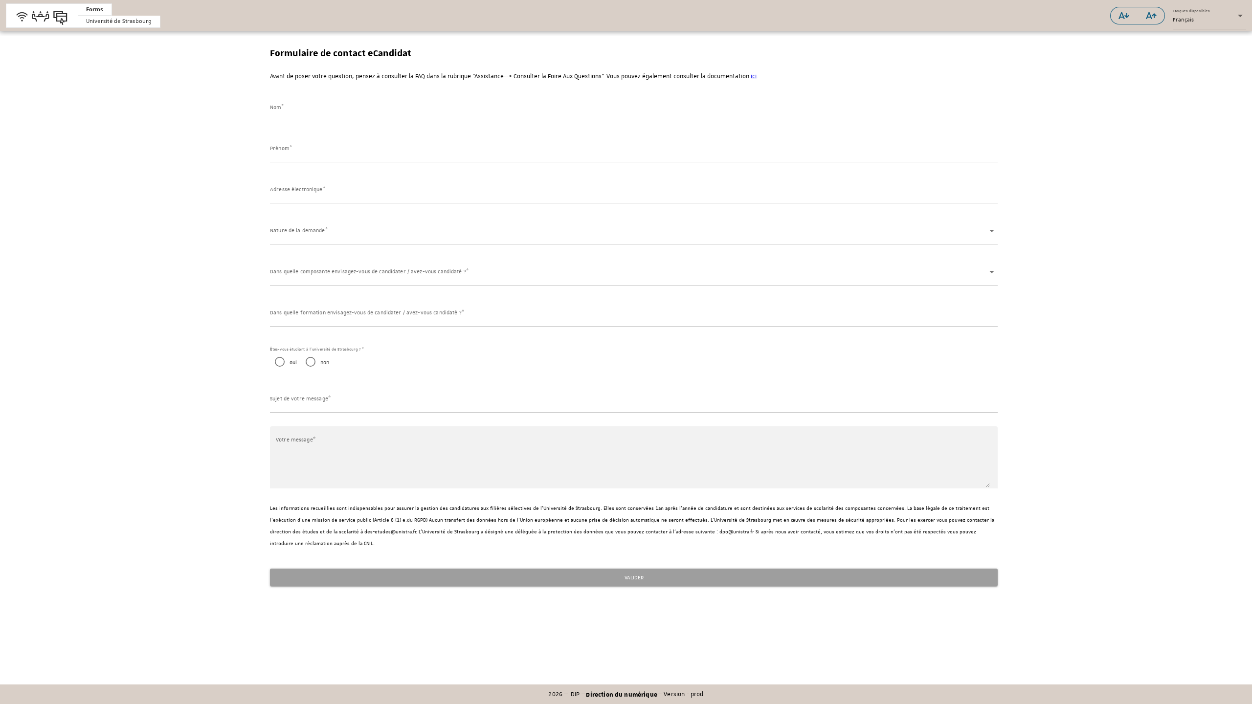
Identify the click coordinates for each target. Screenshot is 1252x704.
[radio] (283, 362)
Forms (95, 9)
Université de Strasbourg (119, 21)
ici (754, 76)
